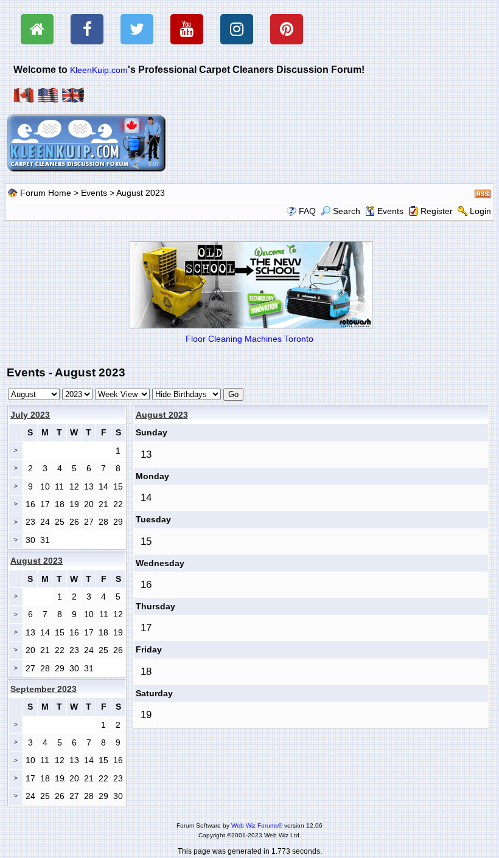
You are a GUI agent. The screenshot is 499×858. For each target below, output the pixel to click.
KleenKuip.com (99, 70)
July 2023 (30, 415)
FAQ (307, 211)
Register (436, 211)
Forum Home (45, 193)
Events (94, 193)
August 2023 (162, 415)
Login (480, 211)
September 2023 (43, 689)
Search (346, 211)
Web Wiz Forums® (256, 825)
